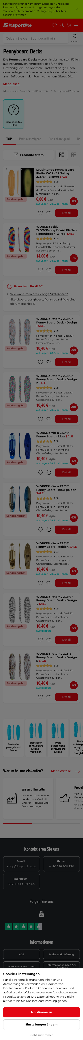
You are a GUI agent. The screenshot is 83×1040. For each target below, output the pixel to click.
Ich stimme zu (41, 1012)
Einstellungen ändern (41, 1024)
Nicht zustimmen (41, 1035)
